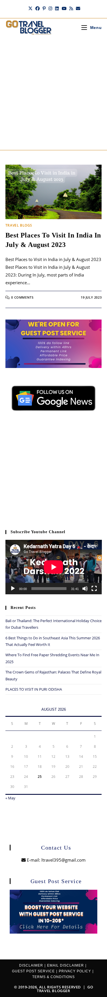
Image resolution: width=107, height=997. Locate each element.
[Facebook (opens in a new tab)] (37, 8)
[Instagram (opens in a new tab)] (50, 8)
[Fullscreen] (94, 588)
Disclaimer (31, 965)
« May (10, 798)
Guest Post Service (33, 971)
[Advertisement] (53, 93)
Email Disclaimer (65, 965)
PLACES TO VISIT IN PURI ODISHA (33, 689)
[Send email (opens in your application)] (77, 8)
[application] (53, 567)
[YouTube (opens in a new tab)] (64, 8)
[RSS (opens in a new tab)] (71, 8)
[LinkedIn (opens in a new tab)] (57, 8)
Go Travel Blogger (65, 988)
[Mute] (85, 588)
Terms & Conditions (53, 977)
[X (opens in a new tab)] (30, 8)
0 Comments (22, 297)
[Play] (13, 588)
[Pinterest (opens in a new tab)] (44, 8)
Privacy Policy (75, 971)
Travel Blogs (18, 225)
